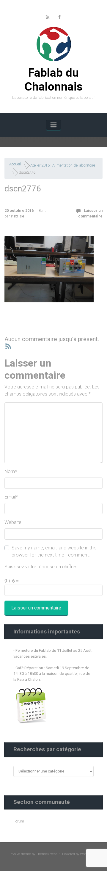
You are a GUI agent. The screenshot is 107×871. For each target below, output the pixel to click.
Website (12, 522)
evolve (15, 854)
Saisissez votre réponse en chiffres (41, 567)
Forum (18, 821)
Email (11, 497)
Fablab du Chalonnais (53, 79)
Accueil (15, 164)
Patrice (17, 216)
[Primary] (53, 125)
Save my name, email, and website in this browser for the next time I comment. (54, 551)
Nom (10, 471)
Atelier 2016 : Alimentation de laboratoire (62, 165)
